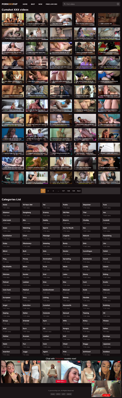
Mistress (6, 274)
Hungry (66, 328)
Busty (65, 243)
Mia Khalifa (7, 266)
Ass (104, 212)
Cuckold (106, 220)
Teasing (86, 313)
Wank (65, 266)
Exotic (105, 282)
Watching (26, 228)
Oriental (26, 321)
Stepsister (87, 205)
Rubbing (106, 305)
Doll (64, 336)
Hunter (25, 274)
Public (65, 205)
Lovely (85, 266)
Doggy (85, 344)
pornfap (9, 4)
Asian (5, 228)
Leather (46, 336)
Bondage (106, 336)
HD (44, 328)
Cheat (65, 344)
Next (79, 191)
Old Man (66, 212)
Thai (84, 212)
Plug (4, 259)
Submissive (87, 259)
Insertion (6, 352)
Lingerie (66, 236)
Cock (45, 344)
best (33, 4)
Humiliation (7, 236)
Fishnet (6, 282)
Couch (105, 259)
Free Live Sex (51, 4)
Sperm (45, 228)
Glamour (6, 212)
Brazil (85, 336)
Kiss (64, 282)
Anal (4, 328)
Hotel (5, 205)
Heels (5, 344)
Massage (46, 236)
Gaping (5, 313)
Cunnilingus (87, 251)
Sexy (25, 297)
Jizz (104, 243)
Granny (46, 212)
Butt (24, 251)
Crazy (85, 305)
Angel (5, 305)
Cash (105, 228)
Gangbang (27, 212)
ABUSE (69, 394)
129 (73, 191)
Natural (86, 236)
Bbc (24, 220)
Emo (44, 282)
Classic (105, 266)
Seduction (27, 305)
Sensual (66, 313)
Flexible (86, 297)
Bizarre (66, 220)
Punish (85, 328)
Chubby (86, 220)
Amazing (46, 243)
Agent (45, 352)
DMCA (58, 394)
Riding (105, 274)
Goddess (106, 352)
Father (105, 328)
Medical (26, 290)
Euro (25, 328)
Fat (44, 205)
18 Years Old (27, 205)
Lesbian (26, 282)
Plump (25, 259)
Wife (65, 321)
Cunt (85, 282)
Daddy (45, 220)
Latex (65, 274)
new (40, 4)
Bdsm (25, 266)
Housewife (67, 305)
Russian (26, 336)
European (6, 297)
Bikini (5, 251)
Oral (44, 274)
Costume (46, 313)
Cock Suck (7, 290)
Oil (104, 313)
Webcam (106, 290)
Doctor (65, 251)
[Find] (118, 4)
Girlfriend (86, 352)
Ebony (85, 274)
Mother (5, 336)
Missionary (27, 243)
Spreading (67, 259)
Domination (47, 259)
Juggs (25, 352)
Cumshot (46, 305)
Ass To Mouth (68, 228)
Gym (45, 321)
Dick (84, 243)
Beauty (66, 297)
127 (63, 191)
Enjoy (5, 243)
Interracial (7, 220)
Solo (44, 251)
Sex (84, 228)
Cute (105, 297)
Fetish (105, 251)
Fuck (105, 205)
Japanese (106, 344)
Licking (46, 297)
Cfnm (25, 236)
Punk (45, 266)
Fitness (106, 321)
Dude (85, 290)
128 (68, 191)
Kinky (85, 321)
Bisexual (66, 290)
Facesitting (107, 236)
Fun (24, 344)
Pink (65, 352)
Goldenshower (48, 290)
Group (5, 321)
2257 (63, 394)
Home (25, 4)
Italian (25, 313)
